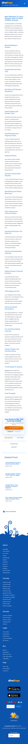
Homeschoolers (7, 622)
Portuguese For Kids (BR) (9, 597)
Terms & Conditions (7, 638)
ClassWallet (6, 659)
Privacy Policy (6, 634)
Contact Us (5, 671)
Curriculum (5, 553)
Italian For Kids (6, 589)
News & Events (6, 570)
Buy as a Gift (6, 652)
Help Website (6, 669)
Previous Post (14, 443)
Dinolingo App (6, 558)
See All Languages (7, 606)
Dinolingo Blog (6, 573)
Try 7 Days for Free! (14, 428)
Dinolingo (7, 370)
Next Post (14, 447)
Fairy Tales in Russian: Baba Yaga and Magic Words (13, 498)
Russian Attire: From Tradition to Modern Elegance (11, 486)
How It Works (6, 551)
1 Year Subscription (7, 656)
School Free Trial (7, 654)
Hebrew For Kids (7, 599)
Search (18, 706)
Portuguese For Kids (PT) (9, 595)
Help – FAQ (5, 667)
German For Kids (7, 591)
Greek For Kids (6, 604)
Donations (5, 562)
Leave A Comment (10, 511)
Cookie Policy (6, 636)
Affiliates (5, 568)
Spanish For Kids (7, 582)
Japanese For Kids (7, 593)
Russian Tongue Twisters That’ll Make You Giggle (13, 474)
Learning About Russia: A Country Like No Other (13, 463)
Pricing (4, 556)
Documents (5, 640)
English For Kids (6, 587)
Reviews (5, 560)
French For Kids (6, 584)
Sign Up (4, 650)
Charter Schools (7, 618)
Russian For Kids (8, 466)
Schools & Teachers (7, 615)
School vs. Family (7, 620)
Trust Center (6, 632)
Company (5, 566)
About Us (5, 564)
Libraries (5, 624)
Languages (5, 549)
